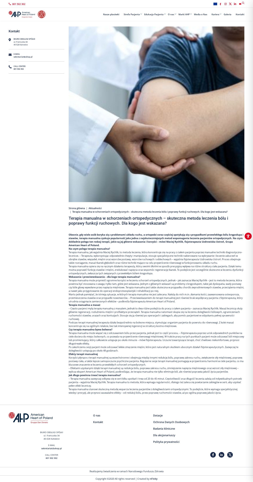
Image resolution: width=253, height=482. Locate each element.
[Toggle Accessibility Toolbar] (248, 236)
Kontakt (240, 14)
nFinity (154, 478)
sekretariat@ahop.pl (23, 56)
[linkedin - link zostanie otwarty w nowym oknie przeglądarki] (235, 4)
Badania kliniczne (164, 428)
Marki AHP (184, 14)
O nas (171, 14)
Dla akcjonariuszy (164, 435)
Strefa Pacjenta (132, 14)
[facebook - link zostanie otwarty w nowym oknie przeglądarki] (220, 4)
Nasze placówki (111, 14)
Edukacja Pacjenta (154, 14)
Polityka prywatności (166, 442)
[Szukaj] (243, 3)
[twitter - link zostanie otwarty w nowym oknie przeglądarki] (230, 4)
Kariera (215, 14)
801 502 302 (18, 4)
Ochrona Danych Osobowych (171, 422)
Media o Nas (200, 14)
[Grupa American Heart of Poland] (23, 14)
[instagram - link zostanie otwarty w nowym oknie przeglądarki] (225, 4)
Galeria (227, 14)
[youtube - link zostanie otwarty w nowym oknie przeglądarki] (240, 4)
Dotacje (158, 415)
